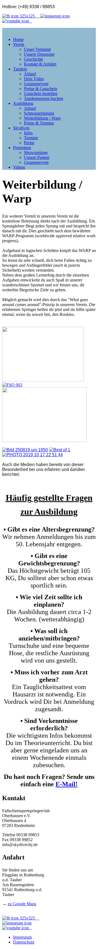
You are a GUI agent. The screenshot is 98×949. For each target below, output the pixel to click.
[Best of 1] (59, 449)
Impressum (22, 937)
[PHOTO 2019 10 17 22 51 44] (32, 454)
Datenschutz (23, 942)
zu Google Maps (22, 903)
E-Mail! (67, 784)
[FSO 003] (12, 384)
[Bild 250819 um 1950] (25, 449)
